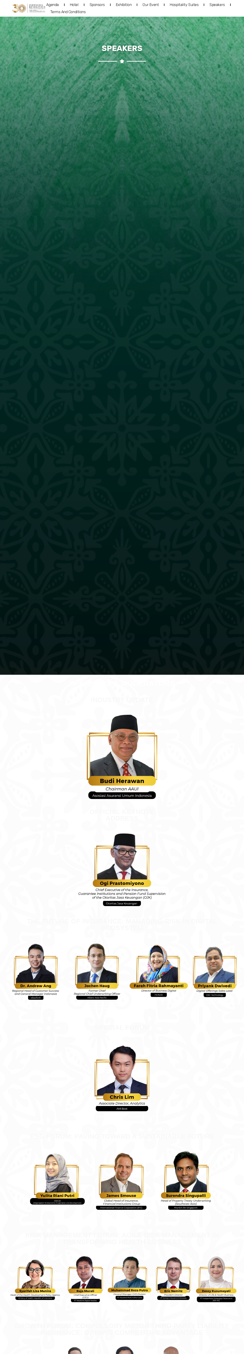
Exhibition (124, 4)
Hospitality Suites (184, 4)
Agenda (52, 4)
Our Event (150, 4)
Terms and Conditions (68, 12)
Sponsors (97, 4)
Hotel (74, 4)
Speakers (217, 4)
